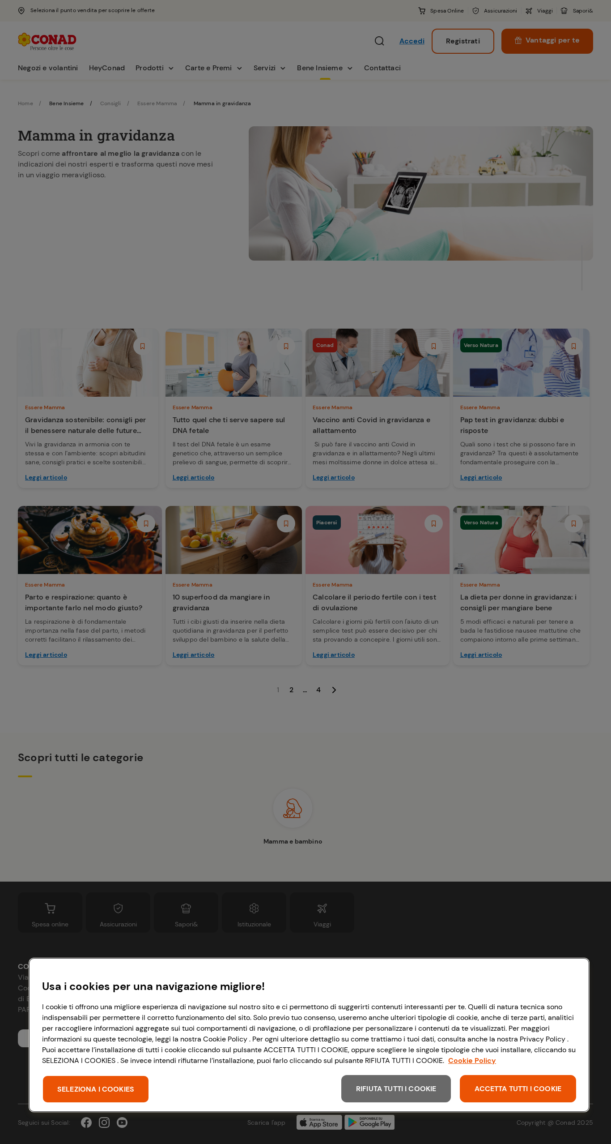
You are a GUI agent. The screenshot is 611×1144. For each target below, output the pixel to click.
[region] (309, 1035)
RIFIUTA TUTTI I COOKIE (396, 1088)
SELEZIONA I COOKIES (95, 1089)
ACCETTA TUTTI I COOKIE (518, 1088)
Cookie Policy (472, 1060)
